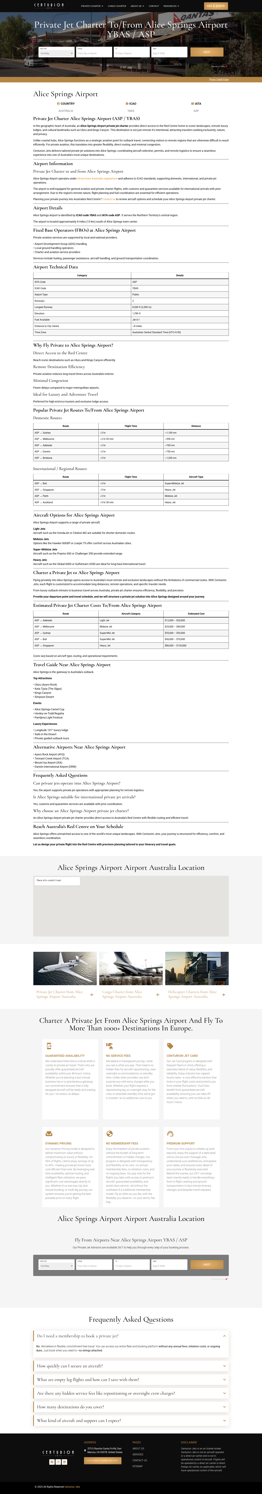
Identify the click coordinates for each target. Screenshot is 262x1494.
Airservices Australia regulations (97, 178)
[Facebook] (52, 1462)
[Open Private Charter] (102, 6)
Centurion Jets (72, 1486)
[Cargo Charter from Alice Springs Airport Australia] (158, 995)
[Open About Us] (143, 6)
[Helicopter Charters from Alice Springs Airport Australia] (224, 995)
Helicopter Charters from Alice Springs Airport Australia (192, 994)
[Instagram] (58, 1462)
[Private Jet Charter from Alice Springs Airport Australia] (92, 995)
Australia (66, 110)
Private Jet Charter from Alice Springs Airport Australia (59, 994)
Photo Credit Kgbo (219, 79)
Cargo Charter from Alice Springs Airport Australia (122, 994)
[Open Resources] (178, 6)
